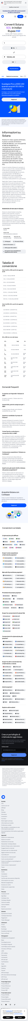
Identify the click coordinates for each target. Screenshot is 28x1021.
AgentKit (3, 966)
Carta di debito (5, 904)
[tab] (3, 76)
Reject (8, 1017)
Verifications (4, 961)
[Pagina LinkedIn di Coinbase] (6, 1005)
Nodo (2, 964)
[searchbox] (14, 62)
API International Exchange (8, 974)
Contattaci (4, 874)
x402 (2, 951)
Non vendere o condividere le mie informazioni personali (10, 828)
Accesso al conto (6, 884)
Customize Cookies (18, 1013)
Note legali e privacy (7, 821)
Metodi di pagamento (7, 882)
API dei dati (4, 959)
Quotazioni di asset (6, 913)
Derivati (3, 906)
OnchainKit (4, 957)
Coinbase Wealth (6, 900)
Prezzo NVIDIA (5, 995)
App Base (3, 896)
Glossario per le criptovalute (9, 850)
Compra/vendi (5, 893)
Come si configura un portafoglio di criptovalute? (11, 862)
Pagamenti (4, 918)
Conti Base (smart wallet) (8, 946)
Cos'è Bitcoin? (5, 854)
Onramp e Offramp (6, 948)
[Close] (24, 1011)
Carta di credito (5, 902)
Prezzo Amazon (5, 1001)
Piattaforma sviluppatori (8, 938)
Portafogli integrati (6, 944)
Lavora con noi (5, 805)
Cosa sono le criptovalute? (8, 857)
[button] (25, 16)
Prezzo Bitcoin (5, 983)
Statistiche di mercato (7, 841)
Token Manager (5, 920)
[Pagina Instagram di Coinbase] (10, 1005)
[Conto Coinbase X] (1, 1005)
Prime (3, 924)
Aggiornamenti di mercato (8, 852)
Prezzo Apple (4, 997)
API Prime (4, 977)
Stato (2, 889)
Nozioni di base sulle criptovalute (10, 846)
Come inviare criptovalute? (8, 865)
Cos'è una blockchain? (7, 859)
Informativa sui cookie (7, 823)
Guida (2, 871)
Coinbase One (5, 898)
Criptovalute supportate (8, 887)
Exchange (4, 929)
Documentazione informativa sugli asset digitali (12, 831)
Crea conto (4, 876)
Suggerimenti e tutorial (7, 848)
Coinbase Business (6, 915)
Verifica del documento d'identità (10, 878)
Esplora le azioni (5, 839)
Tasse (2, 867)
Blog (2, 810)
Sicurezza (4, 814)
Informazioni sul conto (7, 880)
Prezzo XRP (4, 990)
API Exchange (5, 972)
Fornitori (3, 818)
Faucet (3, 970)
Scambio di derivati (6, 931)
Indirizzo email (5, 746)
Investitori (4, 816)
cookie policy (9, 1011)
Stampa (3, 812)
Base (2, 940)
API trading (4, 953)
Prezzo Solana (5, 988)
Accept (20, 1017)
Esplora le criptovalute (7, 837)
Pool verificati (5, 933)
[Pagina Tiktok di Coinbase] (14, 1005)
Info (2, 803)
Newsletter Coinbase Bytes (8, 844)
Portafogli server (6, 942)
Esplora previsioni (6, 909)
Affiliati (3, 808)
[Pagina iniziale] (2, 16)
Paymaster (4, 955)
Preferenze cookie (6, 825)
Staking (3, 926)
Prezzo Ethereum (6, 986)
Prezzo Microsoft (6, 999)
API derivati (4, 979)
